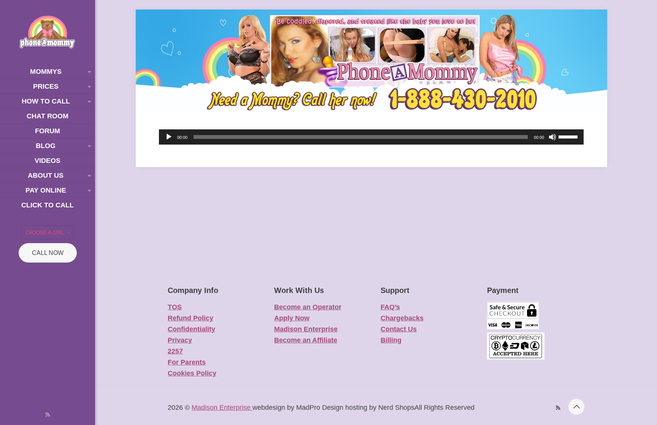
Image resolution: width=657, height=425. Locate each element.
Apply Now (291, 318)
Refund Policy (190, 318)
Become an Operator (307, 307)
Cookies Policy (192, 373)
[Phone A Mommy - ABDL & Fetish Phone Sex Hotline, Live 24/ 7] (47, 32)
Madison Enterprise (306, 329)
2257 (175, 351)
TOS (175, 307)
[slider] (569, 136)
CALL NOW (47, 253)
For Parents (187, 362)
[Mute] (552, 137)
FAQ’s (390, 307)
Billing (391, 340)
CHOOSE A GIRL (44, 233)
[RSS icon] (48, 414)
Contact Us (399, 329)
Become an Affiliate (305, 340)
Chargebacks (402, 318)
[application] (371, 137)
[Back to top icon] (576, 407)
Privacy (180, 340)
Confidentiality (191, 329)
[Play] (169, 137)
